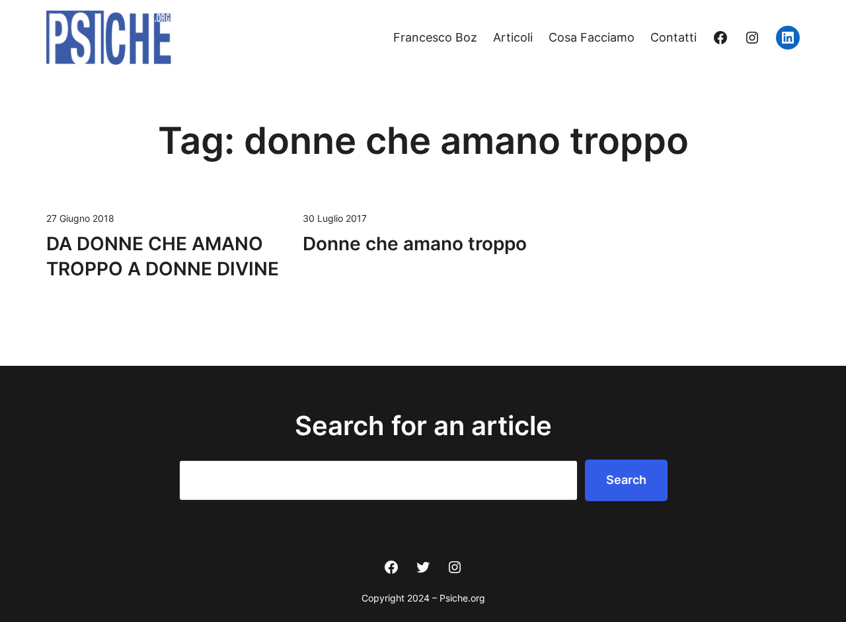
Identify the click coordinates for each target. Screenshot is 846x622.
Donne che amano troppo (415, 243)
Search (626, 480)
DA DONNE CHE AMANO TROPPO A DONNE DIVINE (162, 256)
